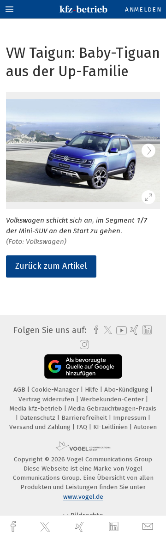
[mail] (148, 527)
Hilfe (92, 389)
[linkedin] (115, 527)
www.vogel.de (83, 497)
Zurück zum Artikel (51, 266)
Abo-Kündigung (127, 389)
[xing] (80, 526)
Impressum (130, 418)
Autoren (145, 427)
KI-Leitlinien (111, 427)
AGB (20, 389)
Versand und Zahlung (40, 427)
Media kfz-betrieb (37, 408)
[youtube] (120, 330)
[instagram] (83, 345)
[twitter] (46, 526)
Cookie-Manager (56, 389)
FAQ (83, 427)
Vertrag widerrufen (47, 399)
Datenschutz (38, 418)
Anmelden (143, 9)
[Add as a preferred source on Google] (83, 366)
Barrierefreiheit (85, 418)
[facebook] (14, 527)
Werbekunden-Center (113, 399)
